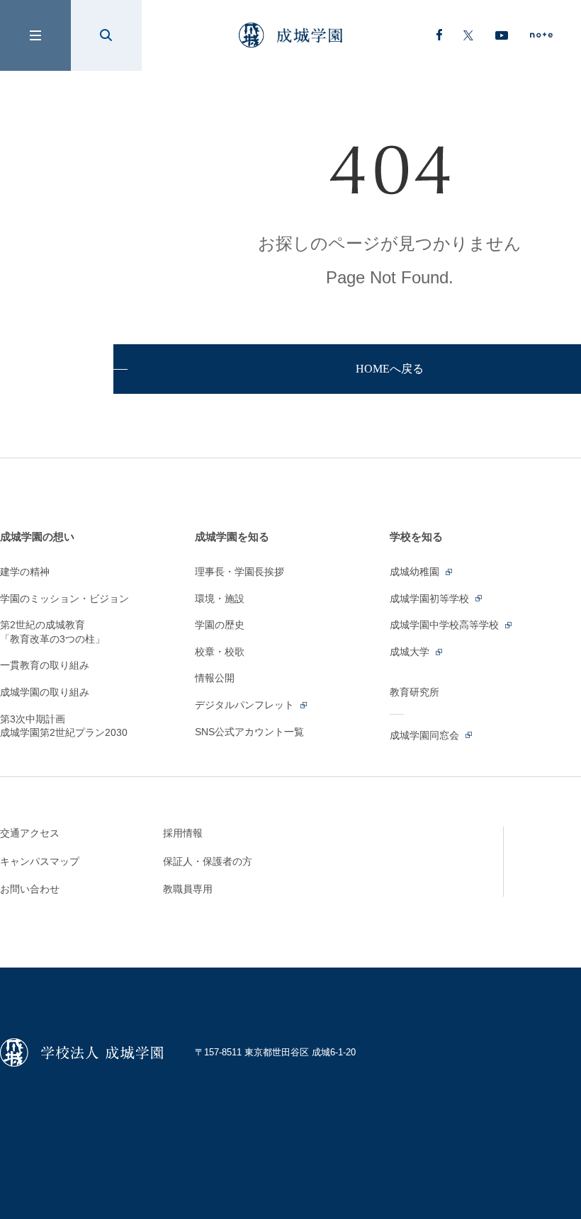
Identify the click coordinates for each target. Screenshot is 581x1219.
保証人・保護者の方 (207, 861)
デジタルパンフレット (246, 704)
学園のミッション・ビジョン (64, 598)
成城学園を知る (232, 537)
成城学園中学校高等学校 (446, 624)
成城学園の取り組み (44, 692)
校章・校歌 (219, 651)
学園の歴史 (219, 624)
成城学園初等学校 (431, 598)
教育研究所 (414, 692)
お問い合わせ (30, 889)
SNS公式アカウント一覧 (249, 731)
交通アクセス (30, 833)
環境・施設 (219, 598)
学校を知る (416, 537)
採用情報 (183, 833)
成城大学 (411, 651)
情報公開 (215, 678)
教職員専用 (188, 889)
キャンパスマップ (39, 861)
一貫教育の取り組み (44, 665)
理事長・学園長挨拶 (239, 571)
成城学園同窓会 (426, 735)
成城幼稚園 (416, 571)
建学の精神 (25, 571)
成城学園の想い (37, 537)
